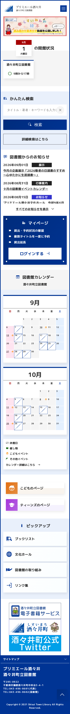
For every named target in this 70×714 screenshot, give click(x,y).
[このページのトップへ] (62, 694)
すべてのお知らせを (32, 209)
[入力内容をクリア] (60, 110)
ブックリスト (25, 539)
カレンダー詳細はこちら (20, 465)
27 (7, 351)
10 (41, 327)
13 (7, 335)
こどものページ (31, 488)
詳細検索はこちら (35, 139)
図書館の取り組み (28, 570)
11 (7, 407)
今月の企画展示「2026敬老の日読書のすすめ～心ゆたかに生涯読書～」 (34, 173)
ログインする (32, 253)
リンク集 (21, 585)
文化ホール (23, 554)
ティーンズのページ (35, 505)
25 (7, 423)
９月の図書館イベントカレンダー (25, 189)
